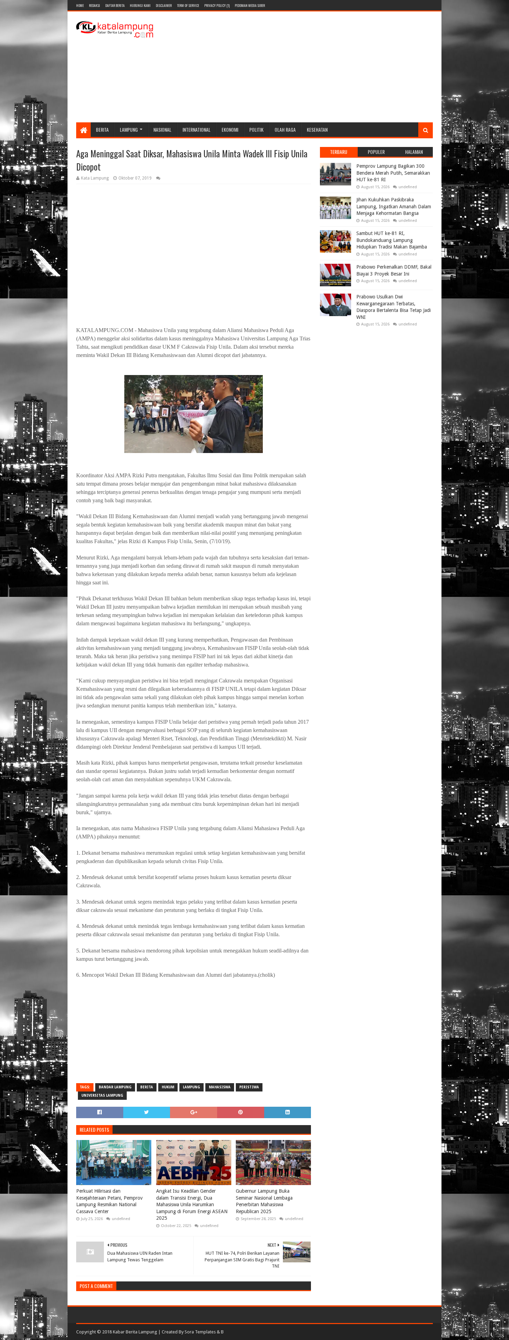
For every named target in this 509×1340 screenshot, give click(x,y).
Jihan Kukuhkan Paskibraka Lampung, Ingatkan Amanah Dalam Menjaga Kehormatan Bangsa (393, 206)
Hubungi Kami (140, 5)
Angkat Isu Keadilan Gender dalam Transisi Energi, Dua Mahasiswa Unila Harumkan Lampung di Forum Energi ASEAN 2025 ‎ (191, 1204)
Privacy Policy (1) (217, 5)
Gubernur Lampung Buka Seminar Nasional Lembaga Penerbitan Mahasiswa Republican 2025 (264, 1201)
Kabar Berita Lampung (135, 1331)
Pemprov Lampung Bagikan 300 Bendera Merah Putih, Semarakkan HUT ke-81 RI (393, 172)
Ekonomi (230, 129)
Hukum (168, 1087)
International (196, 129)
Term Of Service (188, 5)
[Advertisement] (307, 66)
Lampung (129, 129)
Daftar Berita (115, 5)
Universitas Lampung (102, 1095)
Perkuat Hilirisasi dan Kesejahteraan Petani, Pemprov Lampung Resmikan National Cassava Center (109, 1201)
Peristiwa (249, 1087)
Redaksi (94, 5)
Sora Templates (200, 1331)
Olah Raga (285, 129)
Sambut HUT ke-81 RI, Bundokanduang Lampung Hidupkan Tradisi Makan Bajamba (391, 240)
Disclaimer (164, 5)
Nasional (162, 129)
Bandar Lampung (115, 1087)
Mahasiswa (220, 1087)
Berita (102, 129)
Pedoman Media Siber (250, 5)
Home (80, 5)
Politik (256, 129)
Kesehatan (317, 129)
